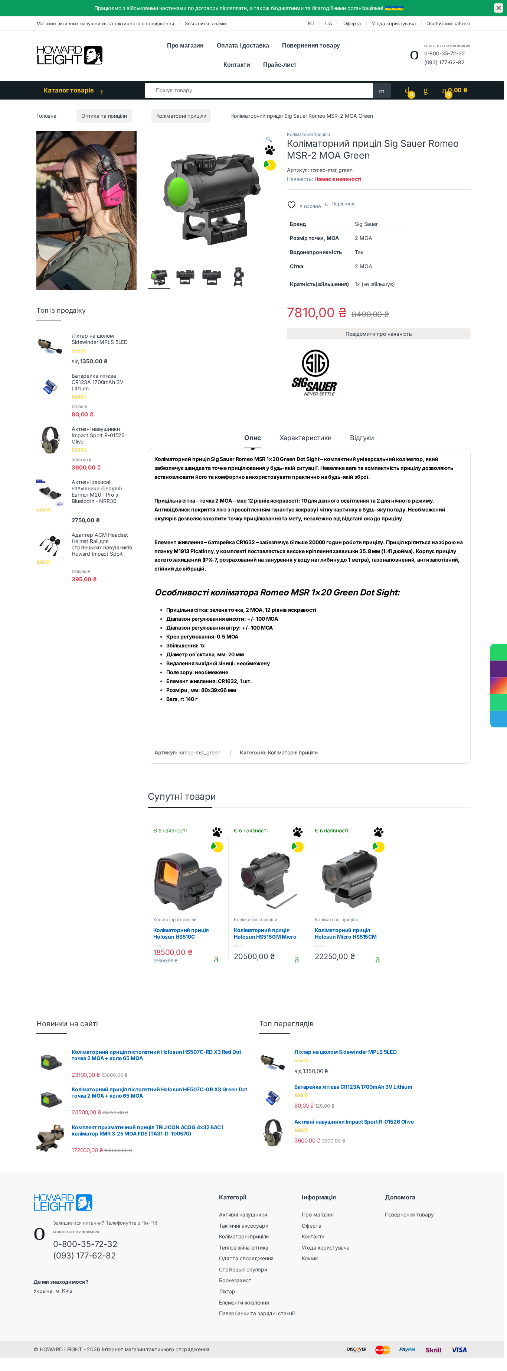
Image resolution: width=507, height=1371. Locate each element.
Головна (46, 116)
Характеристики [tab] (305, 438)
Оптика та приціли (104, 116)
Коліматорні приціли (181, 116)
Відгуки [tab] (362, 438)
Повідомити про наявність (379, 334)
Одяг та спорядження (246, 1258)
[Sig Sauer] (315, 372)
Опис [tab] (252, 438)
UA (328, 23)
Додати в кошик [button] (213, 958)
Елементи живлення (244, 1302)
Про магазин (185, 45)
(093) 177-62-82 (444, 62)
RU (311, 23)
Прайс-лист (280, 65)
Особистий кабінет (448, 23)
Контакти (236, 65)
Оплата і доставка (243, 45)
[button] (269, 139)
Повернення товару (311, 45)
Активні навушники (243, 1214)
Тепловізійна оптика (243, 1247)
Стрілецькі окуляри (243, 1269)
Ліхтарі (227, 1291)
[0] (407, 90)
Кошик (310, 1258)
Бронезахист (235, 1280)
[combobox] (259, 90)
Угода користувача (394, 23)
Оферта (352, 23)
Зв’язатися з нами (205, 23)
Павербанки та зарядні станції (257, 1313)
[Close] (498, 8)
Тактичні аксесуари (243, 1225)
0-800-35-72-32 (444, 53)
